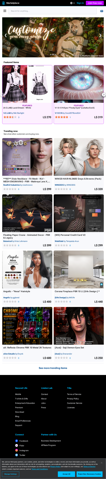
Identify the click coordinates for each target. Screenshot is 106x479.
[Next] (104, 95)
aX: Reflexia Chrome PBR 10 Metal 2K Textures (27, 347)
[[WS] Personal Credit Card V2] (79, 213)
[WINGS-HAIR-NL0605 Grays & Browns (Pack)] (79, 157)
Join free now (95, 3)
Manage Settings (10, 474)
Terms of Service (74, 394)
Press (43, 407)
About (43, 399)
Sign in (80, 3)
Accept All (66, 474)
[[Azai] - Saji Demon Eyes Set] (79, 326)
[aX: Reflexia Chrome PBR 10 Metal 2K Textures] (27, 326)
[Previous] (2, 95)
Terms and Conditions (40, 469)
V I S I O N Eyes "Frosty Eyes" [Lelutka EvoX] (74, 108)
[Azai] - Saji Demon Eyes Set (69, 347)
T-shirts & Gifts (21, 399)
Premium (19, 407)
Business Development (51, 441)
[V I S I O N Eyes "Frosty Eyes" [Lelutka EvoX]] (79, 84)
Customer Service (74, 403)
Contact (44, 394)
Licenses (71, 407)
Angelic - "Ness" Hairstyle (16, 291)
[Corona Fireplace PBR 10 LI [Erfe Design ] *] (79, 269)
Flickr (21, 446)
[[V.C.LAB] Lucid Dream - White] (27, 84)
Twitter (22, 455)
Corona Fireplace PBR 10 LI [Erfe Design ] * (77, 291)
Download (19, 412)
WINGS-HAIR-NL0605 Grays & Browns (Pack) (78, 178)
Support (18, 425)
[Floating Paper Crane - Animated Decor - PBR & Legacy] (27, 213)
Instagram (24, 450)
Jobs (43, 403)
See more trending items (53, 368)
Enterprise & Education (25, 403)
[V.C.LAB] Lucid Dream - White (17, 108)
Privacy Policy (73, 399)
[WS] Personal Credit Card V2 (70, 235)
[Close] (102, 463)
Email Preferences (23, 421)
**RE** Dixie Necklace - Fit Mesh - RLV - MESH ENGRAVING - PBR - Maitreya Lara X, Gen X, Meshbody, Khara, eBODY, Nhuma (25, 181)
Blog (17, 416)
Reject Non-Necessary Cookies (89, 474)
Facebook (23, 441)
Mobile (18, 394)
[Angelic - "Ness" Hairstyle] (27, 269)
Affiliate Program (48, 445)
